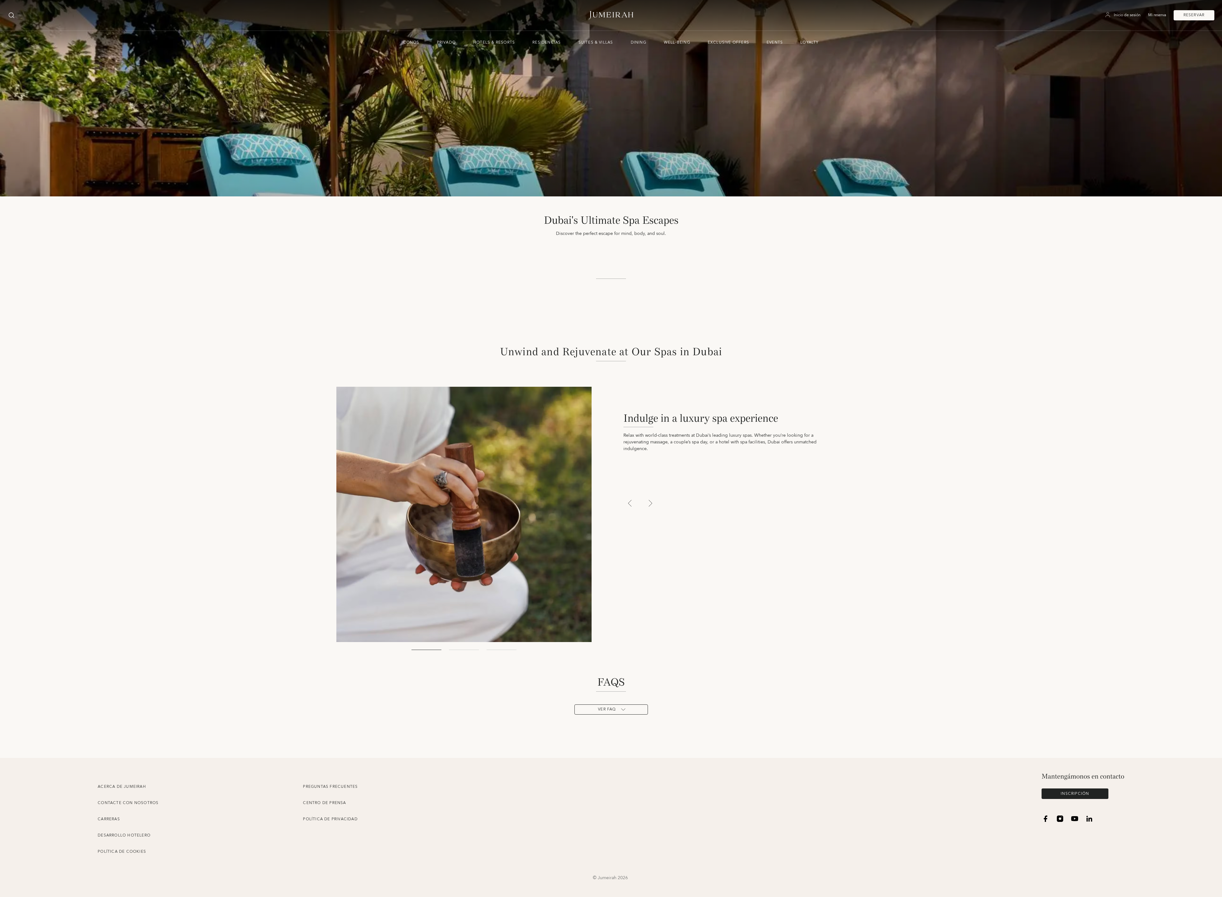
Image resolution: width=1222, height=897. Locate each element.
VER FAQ (607, 709)
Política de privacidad (330, 819)
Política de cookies (122, 851)
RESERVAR (1194, 15)
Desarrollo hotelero (124, 835)
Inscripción (1075, 793)
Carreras (109, 819)
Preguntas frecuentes (330, 786)
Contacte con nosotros (128, 803)
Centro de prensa (324, 803)
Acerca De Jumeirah (122, 786)
